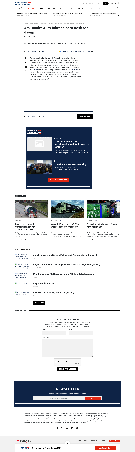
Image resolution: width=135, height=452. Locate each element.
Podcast (70, 8)
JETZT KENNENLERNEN (58, 180)
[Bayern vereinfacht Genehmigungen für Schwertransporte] (31, 209)
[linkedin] (72, 427)
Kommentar (45, 337)
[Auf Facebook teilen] (25, 58)
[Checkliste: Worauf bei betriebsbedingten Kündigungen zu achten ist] (39, 144)
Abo (105, 3)
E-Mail (44, 329)
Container (75, 70)
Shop (94, 3)
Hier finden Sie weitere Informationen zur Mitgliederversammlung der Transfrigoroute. (66, 168)
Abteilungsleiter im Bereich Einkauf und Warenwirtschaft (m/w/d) (65, 255)
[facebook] (57, 427)
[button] (67, 442)
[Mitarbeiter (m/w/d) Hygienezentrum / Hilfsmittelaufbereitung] (22, 275)
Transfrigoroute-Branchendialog (70, 164)
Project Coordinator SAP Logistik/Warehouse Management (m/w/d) (66, 264)
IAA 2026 (42, 8)
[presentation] (118, 15)
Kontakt (94, 441)
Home (26, 24)
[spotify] (77, 427)
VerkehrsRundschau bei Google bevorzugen (76, 51)
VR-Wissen (79, 8)
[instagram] (67, 427)
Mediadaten (82, 441)
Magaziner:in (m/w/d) (43, 283)
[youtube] (62, 427)
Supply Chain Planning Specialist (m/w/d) (53, 292)
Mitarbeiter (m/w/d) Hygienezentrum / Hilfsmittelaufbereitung (63, 274)
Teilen (43, 51)
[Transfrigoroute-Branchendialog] (39, 167)
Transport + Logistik (46, 24)
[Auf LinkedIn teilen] (26, 66)
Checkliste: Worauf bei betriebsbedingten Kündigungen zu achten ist (71, 144)
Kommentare (31, 51)
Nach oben (115, 432)
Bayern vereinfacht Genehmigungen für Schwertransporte (25, 227)
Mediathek (52, 8)
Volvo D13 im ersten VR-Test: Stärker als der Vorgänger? (65, 225)
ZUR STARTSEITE (85, 117)
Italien (36, 70)
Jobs (99, 3)
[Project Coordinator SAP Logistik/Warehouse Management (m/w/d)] (22, 266)
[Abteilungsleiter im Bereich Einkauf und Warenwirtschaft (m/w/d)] (22, 256)
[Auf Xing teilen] (26, 70)
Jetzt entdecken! (105, 448)
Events (61, 8)
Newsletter (87, 3)
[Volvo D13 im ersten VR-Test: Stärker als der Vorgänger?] (67, 209)
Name (70, 329)
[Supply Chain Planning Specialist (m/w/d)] (22, 293)
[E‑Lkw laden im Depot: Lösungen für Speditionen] (103, 209)
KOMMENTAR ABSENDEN (67, 369)
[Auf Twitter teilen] (26, 62)
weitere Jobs (39, 303)
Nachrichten (32, 8)
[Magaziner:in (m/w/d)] (22, 283)
